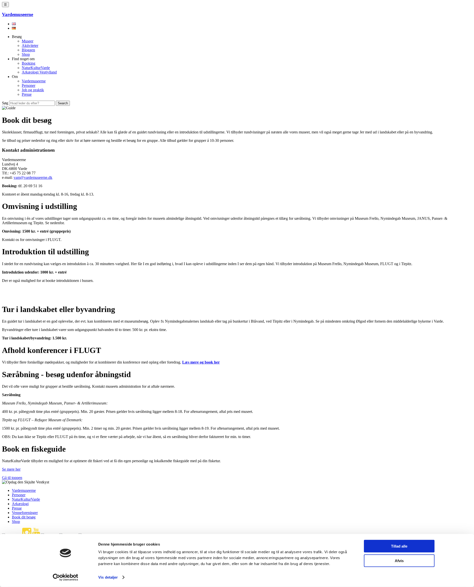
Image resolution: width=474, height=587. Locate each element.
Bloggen (28, 50)
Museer (27, 41)
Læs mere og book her (201, 362)
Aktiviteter (30, 45)
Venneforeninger (25, 513)
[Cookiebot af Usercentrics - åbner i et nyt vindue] (65, 577)
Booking (28, 63)
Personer (28, 85)
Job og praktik (33, 90)
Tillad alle (399, 546)
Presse (27, 94)
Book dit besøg (24, 517)
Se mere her (11, 469)
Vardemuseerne (34, 81)
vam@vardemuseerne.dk (33, 177)
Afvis (399, 560)
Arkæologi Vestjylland (39, 72)
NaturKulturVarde (36, 68)
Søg (5, 103)
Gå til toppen (12, 478)
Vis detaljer (108, 577)
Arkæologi (20, 504)
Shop (26, 54)
